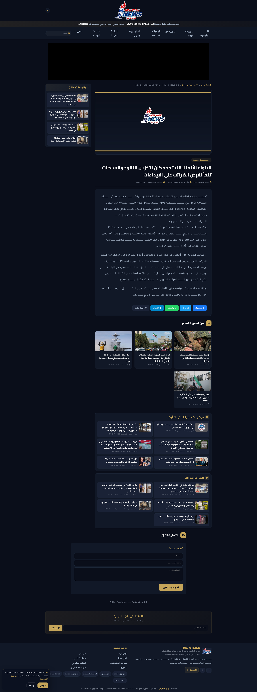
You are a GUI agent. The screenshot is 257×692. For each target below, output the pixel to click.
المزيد (79, 31)
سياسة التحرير (79, 658)
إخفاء (31, 685)
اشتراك (55, 627)
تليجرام (156, 307)
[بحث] (69, 33)
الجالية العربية (114, 33)
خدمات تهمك (96, 33)
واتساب (170, 307)
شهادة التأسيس (78, 667)
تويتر (184, 307)
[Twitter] (202, 670)
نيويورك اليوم (189, 33)
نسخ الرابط (139, 308)
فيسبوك (198, 307)
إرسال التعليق (170, 587)
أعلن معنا (122, 658)
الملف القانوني (79, 663)
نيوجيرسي (170, 31)
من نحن (82, 653)
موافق (43, 685)
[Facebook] (208, 670)
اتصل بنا (193, 670)
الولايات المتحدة (156, 33)
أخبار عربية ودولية (134, 33)
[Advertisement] (128, 61)
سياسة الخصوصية (118, 663)
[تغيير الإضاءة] (48, 10)
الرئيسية (204, 35)
